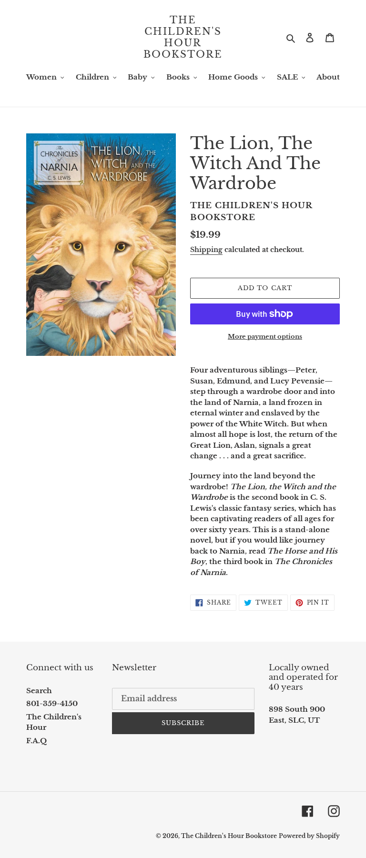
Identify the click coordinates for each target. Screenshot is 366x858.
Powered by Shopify (309, 835)
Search (39, 690)
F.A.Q (36, 740)
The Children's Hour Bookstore (183, 37)
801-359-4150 (52, 703)
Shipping (206, 249)
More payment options (265, 337)
